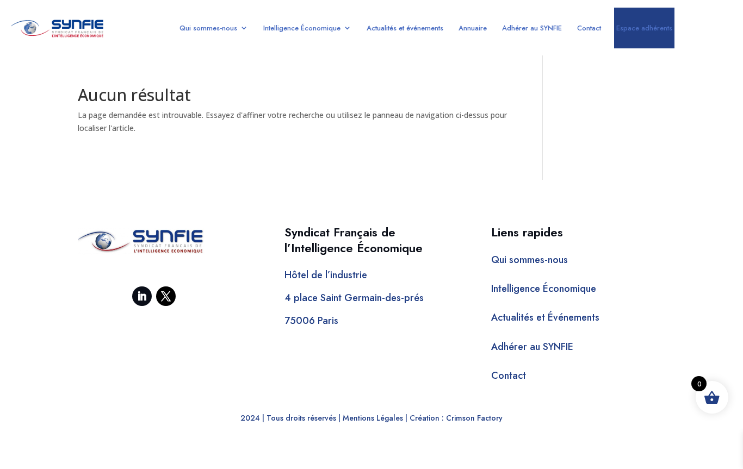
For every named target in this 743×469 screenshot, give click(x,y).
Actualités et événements (405, 28)
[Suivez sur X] (166, 296)
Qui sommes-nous (208, 28)
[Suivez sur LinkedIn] (142, 296)
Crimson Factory (474, 417)
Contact (589, 28)
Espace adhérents (644, 28)
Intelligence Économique (301, 28)
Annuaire (473, 28)
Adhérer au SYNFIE (532, 28)
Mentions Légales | (375, 417)
